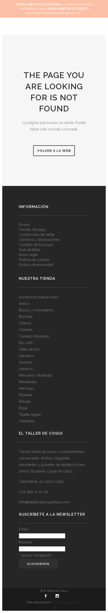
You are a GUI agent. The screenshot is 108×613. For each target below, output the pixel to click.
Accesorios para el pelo (38, 297)
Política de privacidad (36, 264)
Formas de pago (32, 229)
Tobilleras (27, 421)
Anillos (24, 304)
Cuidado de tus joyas (36, 244)
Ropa (23, 408)
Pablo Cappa (59, 602)
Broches (25, 317)
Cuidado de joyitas (34, 336)
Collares (25, 330)
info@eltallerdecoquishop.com (44, 502)
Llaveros (26, 369)
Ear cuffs (26, 343)
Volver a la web (54, 151)
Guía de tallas (30, 249)
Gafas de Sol (29, 349)
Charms (25, 323)
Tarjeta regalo (30, 415)
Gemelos (26, 356)
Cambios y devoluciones (39, 239)
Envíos (24, 224)
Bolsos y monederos (36, 310)
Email (24, 529)
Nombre (25, 542)
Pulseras (25, 395)
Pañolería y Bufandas (35, 375)
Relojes (25, 401)
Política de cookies (34, 259)
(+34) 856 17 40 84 (33, 492)
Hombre (25, 362)
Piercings (26, 388)
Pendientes (28, 382)
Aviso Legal (28, 254)
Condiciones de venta (36, 234)
